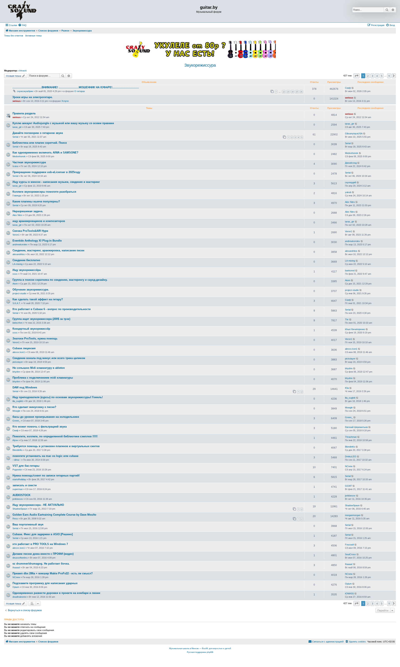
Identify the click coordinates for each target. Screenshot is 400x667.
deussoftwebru (20, 557)
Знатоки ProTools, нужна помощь (35, 338)
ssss (15, 274)
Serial (15, 137)
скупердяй (350, 182)
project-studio (19, 293)
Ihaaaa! (16, 567)
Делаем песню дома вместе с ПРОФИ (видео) (43, 553)
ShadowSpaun (19, 508)
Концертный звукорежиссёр (31, 328)
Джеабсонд (351, 163)
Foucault (349, 544)
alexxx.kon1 (18, 352)
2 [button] (368, 76)
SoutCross (350, 554)
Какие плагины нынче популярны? (36, 201)
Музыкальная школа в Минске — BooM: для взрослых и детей (200, 648)
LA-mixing (17, 264)
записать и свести (24, 485)
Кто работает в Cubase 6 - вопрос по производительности (51, 309)
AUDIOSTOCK (21, 495)
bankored (350, 270)
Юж (347, 388)
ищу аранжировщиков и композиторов (38, 221)
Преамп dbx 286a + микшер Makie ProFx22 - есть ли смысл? (52, 573)
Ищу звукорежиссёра (26, 270)
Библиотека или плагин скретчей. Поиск (39, 142)
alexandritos (18, 254)
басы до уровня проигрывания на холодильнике (45, 416)
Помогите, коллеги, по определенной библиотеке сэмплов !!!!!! (55, 436)
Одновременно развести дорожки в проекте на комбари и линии (56, 593)
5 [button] (381, 76)
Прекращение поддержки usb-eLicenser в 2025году (46, 172)
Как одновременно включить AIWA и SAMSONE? (45, 152)
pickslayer (17, 362)
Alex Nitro (350, 202)
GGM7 (348, 486)
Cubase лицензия (24, 348)
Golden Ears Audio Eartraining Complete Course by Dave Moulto (54, 514)
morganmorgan (352, 515)
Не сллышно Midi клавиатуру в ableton (38, 367)
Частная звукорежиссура (29, 162)
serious (16, 101)
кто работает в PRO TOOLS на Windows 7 (40, 544)
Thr (347, 319)
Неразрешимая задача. (27, 211)
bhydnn (16, 371)
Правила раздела (23, 113)
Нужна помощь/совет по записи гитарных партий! (46, 475)
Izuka (15, 166)
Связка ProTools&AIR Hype (30, 230)
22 (284, 91)
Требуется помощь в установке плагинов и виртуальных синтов (56, 446)
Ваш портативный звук (28, 524)
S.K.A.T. (16, 303)
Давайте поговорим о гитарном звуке (37, 133)
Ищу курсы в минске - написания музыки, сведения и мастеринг (56, 181)
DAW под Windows (24, 387)
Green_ (16, 420)
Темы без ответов (13, 35)
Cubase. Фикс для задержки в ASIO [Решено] (42, 534)
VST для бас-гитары (25, 465)
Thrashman (351, 437)
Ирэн (15, 440)
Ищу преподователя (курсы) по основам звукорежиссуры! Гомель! (57, 397)
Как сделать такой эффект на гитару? (37, 299)
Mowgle (16, 411)
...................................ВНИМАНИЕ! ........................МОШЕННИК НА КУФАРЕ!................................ (75, 87)
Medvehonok (19, 156)
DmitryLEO (350, 456)
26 (301, 91)
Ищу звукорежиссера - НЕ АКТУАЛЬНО (38, 504)
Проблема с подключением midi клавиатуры (42, 377)
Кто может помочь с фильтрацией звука (39, 426)
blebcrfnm (17, 323)
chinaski (22, 70)
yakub (348, 192)
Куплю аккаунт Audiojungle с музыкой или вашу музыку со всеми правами (63, 123)
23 (288, 91)
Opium (15, 587)
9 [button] (389, 76)
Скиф (348, 88)
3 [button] (372, 76)
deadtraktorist (19, 597)
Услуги (65, 101)
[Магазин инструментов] (22, 11)
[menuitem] (22, 25)
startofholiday (19, 479)
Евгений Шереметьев (356, 427)
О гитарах (79, 91)
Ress (15, 518)
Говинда (16, 195)
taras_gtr (17, 127)
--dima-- (16, 460)
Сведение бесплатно (26, 260)
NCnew (348, 466)
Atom (15, 283)
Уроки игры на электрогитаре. (32, 97)
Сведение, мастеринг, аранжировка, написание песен (48, 250)
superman (17, 489)
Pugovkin (17, 469)
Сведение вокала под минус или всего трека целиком (48, 358)
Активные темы (33, 35)
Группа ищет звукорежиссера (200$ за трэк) (41, 318)
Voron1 (16, 234)
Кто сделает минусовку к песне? (34, 407)
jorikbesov (17, 499)
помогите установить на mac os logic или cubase (45, 456)
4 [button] (377, 76)
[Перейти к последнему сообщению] (352, 88)
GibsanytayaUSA (353, 133)
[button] (356, 75)
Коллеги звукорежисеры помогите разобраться (44, 191)
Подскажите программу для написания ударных (45, 583)
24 (292, 91)
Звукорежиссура (200, 65)
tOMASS (349, 593)
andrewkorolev (20, 244)
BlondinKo (17, 450)
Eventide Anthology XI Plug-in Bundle (37, 240)
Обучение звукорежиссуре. (30, 289)
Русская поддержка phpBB (200, 652)
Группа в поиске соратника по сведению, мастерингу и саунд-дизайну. (60, 279)
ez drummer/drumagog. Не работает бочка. (41, 563)
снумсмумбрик (25, 91)
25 (297, 91)
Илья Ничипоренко (355, 329)
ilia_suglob (17, 401)
